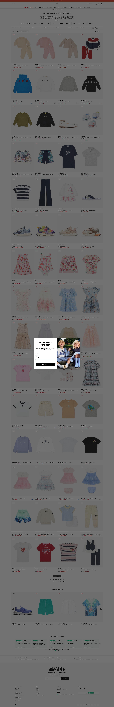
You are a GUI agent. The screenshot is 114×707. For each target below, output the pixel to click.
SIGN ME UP (45, 364)
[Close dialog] (79, 339)
